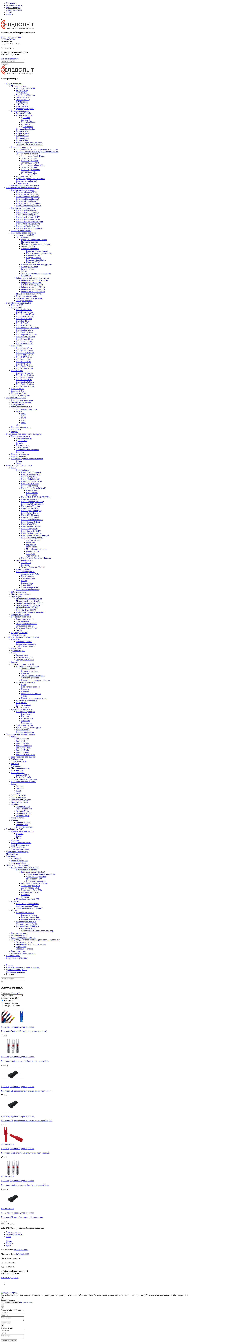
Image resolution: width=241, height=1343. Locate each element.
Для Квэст (25, 124)
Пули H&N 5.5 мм (24, 357)
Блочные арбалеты (24, 642)
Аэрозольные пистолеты (26, 409)
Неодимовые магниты (20, 436)
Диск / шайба (21, 441)
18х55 (23, 420)
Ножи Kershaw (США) (30, 499)
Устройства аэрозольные (21, 407)
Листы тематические (25, 913)
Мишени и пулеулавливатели (28, 294)
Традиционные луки (25, 660)
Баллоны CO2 (17, 305)
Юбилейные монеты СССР (27, 899)
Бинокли (15, 736)
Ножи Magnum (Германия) (32, 502)
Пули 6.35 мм (17, 371)
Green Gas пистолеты (20, 849)
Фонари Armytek (23, 822)
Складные (30, 553)
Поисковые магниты (20, 454)
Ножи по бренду (23, 470)
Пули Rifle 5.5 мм (23, 362)
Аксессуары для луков (25, 682)
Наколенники (17, 770)
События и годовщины (36, 881)
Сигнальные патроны (20, 395)
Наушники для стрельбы (26, 296)
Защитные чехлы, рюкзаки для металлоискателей (37, 151)
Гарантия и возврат (14, 5)
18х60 (23, 422)
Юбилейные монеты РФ (26, 870)
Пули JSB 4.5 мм (23, 321)
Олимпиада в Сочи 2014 (31, 890)
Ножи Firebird (32, 493)
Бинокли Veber (22, 752)
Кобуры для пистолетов (31, 282)
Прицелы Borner (33, 255)
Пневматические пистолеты (23, 208)
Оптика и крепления (30, 249)
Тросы (18, 463)
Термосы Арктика (24, 813)
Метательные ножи (24, 560)
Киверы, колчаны (23, 705)
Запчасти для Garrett (29, 160)
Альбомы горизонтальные (27, 904)
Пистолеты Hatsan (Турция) (28, 224)
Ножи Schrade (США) (30, 522)
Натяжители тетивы (29, 671)
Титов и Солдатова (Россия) (33, 567)
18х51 (23, 418)
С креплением (22, 447)
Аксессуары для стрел (25, 712)
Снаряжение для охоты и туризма (20, 734)
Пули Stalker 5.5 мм (24, 366)
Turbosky (20, 788)
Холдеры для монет (19, 935)
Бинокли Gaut (22, 741)
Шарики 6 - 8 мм (18, 391)
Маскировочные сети (20, 768)
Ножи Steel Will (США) (31, 531)
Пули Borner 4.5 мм (24, 312)
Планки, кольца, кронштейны (39, 253)
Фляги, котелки (17, 818)
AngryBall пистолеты (20, 845)
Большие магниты (24, 438)
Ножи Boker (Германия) (31, 472)
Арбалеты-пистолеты (25, 646)
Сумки (19, 461)
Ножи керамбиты (23, 569)
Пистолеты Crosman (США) (28, 217)
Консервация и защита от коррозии (31, 944)
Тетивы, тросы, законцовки (33, 675)
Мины (18, 838)
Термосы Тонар (22, 815)
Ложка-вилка (16, 766)
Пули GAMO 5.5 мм (24, 355)
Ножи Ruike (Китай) (30, 517)
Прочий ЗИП (26, 276)
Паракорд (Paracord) (19, 633)
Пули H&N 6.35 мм (24, 377)
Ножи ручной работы (25, 572)
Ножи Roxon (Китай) (30, 513)
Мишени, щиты (22, 707)
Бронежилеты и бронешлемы (23, 757)
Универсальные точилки (26, 624)
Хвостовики (26, 723)
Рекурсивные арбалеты (26, 644)
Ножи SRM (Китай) (29, 529)
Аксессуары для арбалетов (27, 666)
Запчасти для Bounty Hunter (33, 156)
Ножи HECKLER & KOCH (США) (36, 497)
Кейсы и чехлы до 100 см (32, 285)
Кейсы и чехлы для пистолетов (34, 280)
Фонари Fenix (22, 825)
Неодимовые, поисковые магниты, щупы (23, 434)
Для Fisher (25, 118)
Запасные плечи (28, 669)
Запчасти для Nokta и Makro (33, 165)
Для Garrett (25, 120)
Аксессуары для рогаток (26, 700)
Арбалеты (15, 639)
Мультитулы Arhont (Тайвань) (29, 599)
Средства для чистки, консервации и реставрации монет (35, 940)
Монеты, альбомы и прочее (17, 865)
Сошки (24, 271)
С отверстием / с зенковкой (27, 450)
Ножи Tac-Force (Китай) (31, 533)
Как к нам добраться (9, 59)
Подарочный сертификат (16, 958)
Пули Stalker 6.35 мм (25, 384)
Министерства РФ (34, 879)
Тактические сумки (19, 802)
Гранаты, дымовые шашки (22, 831)
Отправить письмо (9, 1341)
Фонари (14, 820)
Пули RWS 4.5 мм (23, 325)
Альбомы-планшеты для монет (29, 908)
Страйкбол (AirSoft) (14, 829)
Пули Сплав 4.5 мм (24, 341)
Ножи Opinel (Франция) (31, 511)
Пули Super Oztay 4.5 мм (26, 334)
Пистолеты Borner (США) (27, 215)
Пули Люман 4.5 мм (24, 339)
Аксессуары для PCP (25, 235)
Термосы (15, 804)
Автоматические (33, 540)
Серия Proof (21, 946)
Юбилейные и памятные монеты (25, 867)
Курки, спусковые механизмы (34, 240)
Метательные (32, 547)
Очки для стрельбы (24, 301)
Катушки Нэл (22, 140)
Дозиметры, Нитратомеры (17, 852)
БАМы (19, 411)
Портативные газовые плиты (23, 782)
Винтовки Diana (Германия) (28, 197)
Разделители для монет (31, 919)
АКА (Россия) (22, 104)
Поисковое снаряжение (21, 147)
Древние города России (36, 876)
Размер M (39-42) (23, 777)
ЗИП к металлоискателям (27, 154)
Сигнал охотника (18, 795)
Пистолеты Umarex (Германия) (29, 228)
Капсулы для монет (19, 933)
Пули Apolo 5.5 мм (24, 348)
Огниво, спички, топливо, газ (24, 779)
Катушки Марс (22, 138)
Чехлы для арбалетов (30, 678)
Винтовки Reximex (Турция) (28, 203)
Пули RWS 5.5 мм (23, 364)
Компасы (15, 764)
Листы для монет (28, 928)
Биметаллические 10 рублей (33, 872)
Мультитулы (16, 596)
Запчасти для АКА (29, 174)
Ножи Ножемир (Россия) (31, 538)
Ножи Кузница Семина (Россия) (35, 535)
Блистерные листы (29, 915)
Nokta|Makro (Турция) (25, 95)
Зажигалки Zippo (18, 863)
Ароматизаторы (13, 956)
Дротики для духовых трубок (28, 727)
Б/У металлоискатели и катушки (25, 185)
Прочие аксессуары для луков (34, 698)
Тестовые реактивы (24, 949)
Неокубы (20, 452)
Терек (18, 793)
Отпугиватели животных (22, 400)
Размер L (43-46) (23, 775)
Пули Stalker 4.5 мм (24, 332)
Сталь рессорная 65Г (30, 587)
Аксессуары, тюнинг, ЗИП (22, 664)
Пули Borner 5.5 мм (24, 350)
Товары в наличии (12, 1005)
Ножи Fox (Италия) (29, 486)
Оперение (25, 721)
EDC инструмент (18, 592)
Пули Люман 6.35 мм (25, 386)
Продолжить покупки (10, 1302)
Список (14, 993)
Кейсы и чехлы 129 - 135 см (33, 291)
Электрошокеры (18, 404)
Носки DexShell (17, 773)
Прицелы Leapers (33, 258)
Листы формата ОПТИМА (27, 926)
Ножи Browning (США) (31, 474)
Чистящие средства (24, 942)
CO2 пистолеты (18, 847)
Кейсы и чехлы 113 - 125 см (33, 289)
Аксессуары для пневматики (23, 233)
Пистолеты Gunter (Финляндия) (29, 221)
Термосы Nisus (22, 811)
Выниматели (26, 714)
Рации (13, 784)
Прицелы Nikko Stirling (36, 260)
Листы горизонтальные (26, 922)
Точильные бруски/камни (27, 628)
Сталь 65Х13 (26, 585)
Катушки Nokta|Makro (25, 129)
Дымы (18, 836)
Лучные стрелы (22, 730)
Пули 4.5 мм (16, 307)
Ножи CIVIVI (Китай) (30, 479)
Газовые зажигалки (19, 861)
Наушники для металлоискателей (30, 179)
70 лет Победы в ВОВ (30, 886)
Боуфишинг (16, 648)
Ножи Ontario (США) (30, 508)
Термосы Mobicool (24, 809)
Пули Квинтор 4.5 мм (25, 337)
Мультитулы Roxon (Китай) (28, 605)
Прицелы (25, 673)
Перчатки (15, 840)
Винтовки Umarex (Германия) (29, 206)
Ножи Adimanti (32, 490)
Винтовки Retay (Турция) (27, 201)
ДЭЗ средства (17, 759)
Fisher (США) (22, 90)
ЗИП (18, 425)
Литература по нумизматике (23, 953)
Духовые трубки (18, 651)
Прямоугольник (23, 445)
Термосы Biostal (23, 806)
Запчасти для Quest (29, 167)
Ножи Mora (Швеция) (30, 506)
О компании (11, 3)
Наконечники (27, 718)
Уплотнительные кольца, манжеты (36, 273)
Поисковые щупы (18, 456)
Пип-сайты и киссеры (30, 687)
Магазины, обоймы (29, 242)
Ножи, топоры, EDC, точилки (19, 465)
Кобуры (14, 432)
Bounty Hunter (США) (25, 88)
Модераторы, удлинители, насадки (36, 244)
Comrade (19, 786)
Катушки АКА (22, 131)
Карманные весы (18, 951)
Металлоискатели (18, 86)
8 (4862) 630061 (22, 1254)
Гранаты (19, 834)
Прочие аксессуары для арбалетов (35, 680)
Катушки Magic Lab (24, 115)
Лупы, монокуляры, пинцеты (23, 937)
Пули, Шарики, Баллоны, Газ (18, 303)
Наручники (16, 429)
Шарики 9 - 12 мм (18, 393)
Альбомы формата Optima (27, 906)
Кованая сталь (27, 583)
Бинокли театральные (25, 755)
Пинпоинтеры (22, 106)
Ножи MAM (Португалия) (32, 504)
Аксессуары (16, 858)
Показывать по (7, 998)
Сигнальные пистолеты (21, 231)
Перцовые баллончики (21, 427)
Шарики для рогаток (25, 732)
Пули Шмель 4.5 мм (24, 343)
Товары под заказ (11, 1003)
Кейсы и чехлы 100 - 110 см (33, 287)
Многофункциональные (36, 549)
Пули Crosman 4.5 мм (25, 314)
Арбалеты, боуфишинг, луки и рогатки (22, 637)
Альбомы (15, 901)
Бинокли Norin (22, 750)
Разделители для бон (30, 917)
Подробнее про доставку (11, 37)
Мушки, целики (28, 246)
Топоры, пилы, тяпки (20, 614)
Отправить (6, 1323)
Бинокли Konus (22, 743)
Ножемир (25, 565)
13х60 (23, 416)
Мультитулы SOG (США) (27, 608)
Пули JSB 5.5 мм (23, 359)
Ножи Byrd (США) (29, 477)
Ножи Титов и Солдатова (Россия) (36, 558)
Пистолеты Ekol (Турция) (27, 210)
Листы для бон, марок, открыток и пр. (37, 931)
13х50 (23, 413)
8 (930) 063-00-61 (8, 39)
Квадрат (19, 443)
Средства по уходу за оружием (29, 298)
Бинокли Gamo (22, 739)
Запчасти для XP (28, 172)
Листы (14, 910)
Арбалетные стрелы (24, 725)
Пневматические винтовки (22, 190)
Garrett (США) (22, 93)
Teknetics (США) (23, 97)
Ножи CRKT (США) (30, 483)
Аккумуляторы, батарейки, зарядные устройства (37, 149)
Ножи (13, 468)
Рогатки (14, 662)
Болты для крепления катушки (29, 142)
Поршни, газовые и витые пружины (36, 264)
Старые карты (22, 183)
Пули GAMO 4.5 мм (24, 316)
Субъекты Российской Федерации (40, 874)
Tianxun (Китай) (23, 100)
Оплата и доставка (14, 10)
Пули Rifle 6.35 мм (24, 380)
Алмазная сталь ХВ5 (30, 574)
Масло (19, 630)
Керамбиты (31, 544)
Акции (9, 12)
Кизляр (24, 581)
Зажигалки (10, 856)
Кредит (9, 1245)
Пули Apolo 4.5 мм (24, 310)
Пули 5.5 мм (16, 346)
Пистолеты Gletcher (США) (28, 219)
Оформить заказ (26, 1302)
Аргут (18, 791)
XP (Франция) (22, 102)
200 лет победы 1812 (30, 888)
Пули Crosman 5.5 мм (25, 352)
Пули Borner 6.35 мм (25, 375)
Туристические (32, 556)
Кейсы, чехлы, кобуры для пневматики (32, 278)
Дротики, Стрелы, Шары (21, 709)
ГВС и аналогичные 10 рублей (34, 883)
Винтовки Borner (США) (26, 192)
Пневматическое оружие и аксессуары (22, 188)
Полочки (25, 689)
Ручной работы (32, 551)
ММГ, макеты (12, 854)
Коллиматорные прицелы (37, 251)
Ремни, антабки (28, 269)
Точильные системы (24, 626)
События (25, 897)
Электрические (22, 621)
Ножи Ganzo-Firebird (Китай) (33, 488)
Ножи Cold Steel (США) (31, 481)
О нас (8, 1237)
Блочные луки (22, 655)
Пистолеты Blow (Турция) (27, 212)
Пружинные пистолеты (21, 843)
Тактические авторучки (21, 402)
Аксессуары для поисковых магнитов (27, 459)
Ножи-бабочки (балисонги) (28, 590)
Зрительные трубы (19, 761)
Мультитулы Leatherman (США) (29, 603)
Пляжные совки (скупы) (26, 181)
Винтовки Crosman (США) (27, 194)
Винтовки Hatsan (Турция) (27, 199)
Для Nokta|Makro (28, 122)
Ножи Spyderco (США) (31, 526)
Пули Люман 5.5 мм (24, 368)
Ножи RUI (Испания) (30, 515)
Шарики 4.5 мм (17, 389)
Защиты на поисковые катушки (29, 145)
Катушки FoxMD (23, 113)
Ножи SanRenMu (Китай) (32, 520)
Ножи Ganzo (31, 495)
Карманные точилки (25, 619)
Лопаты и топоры (23, 176)
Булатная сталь (27, 576)
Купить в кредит (13, 8)
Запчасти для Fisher (29, 158)
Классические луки (24, 657)
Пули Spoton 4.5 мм (24, 330)
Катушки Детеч (22, 133)
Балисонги (30, 542)
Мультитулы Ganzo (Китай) (28, 601)
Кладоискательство (14, 84)
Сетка (20, 993)
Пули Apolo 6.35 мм (24, 373)
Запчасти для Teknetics (30, 170)
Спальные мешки (18, 797)
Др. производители (24, 827)
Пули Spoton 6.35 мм (25, 382)
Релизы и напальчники (31, 694)
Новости (9, 14)
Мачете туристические (20, 594)
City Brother (26, 563)
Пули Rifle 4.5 (22, 323)
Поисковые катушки (20, 111)
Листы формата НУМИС (26, 924)
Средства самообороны (16, 398)
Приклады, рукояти (29, 267)
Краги (23, 684)
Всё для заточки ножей (21, 617)
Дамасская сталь (28, 578)
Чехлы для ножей (18, 635)
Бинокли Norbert (23, 748)
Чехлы (24, 696)
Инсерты (25, 716)
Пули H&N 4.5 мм (24, 319)
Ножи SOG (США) (29, 524)
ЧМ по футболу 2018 (30, 892)
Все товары (9, 1000)
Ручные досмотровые (25, 109)
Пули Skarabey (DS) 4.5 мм (27, 328)
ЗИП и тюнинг (22, 237)
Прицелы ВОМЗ (33, 262)
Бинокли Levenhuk (24, 745)
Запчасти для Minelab (30, 163)
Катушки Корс (22, 136)
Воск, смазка (21, 703)
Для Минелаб (27, 127)
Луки (13, 653)
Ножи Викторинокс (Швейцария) (30, 612)
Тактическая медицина (21, 800)
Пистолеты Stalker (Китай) (27, 226)
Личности (25, 895)
